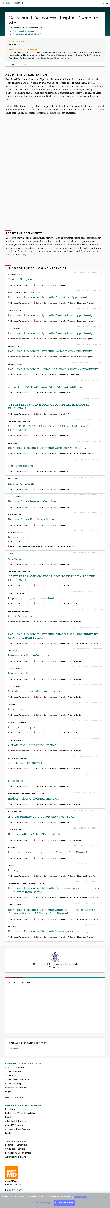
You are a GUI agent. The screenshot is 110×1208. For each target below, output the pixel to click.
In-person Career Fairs (15, 1068)
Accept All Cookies (64, 1203)
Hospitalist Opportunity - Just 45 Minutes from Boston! (47, 852)
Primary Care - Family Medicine (31, 519)
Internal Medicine (21, 673)
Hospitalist (16, 709)
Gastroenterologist (21, 466)
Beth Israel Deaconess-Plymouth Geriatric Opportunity (47, 448)
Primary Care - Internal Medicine (32, 501)
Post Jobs (9, 1117)
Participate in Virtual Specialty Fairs (20, 1113)
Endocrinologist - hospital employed (33, 799)
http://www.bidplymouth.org (21, 31)
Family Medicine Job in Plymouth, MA (35, 834)
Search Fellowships (13, 1084)
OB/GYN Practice (20, 616)
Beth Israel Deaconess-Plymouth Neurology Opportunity (48, 931)
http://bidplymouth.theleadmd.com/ (25, 34)
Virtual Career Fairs (13, 1072)
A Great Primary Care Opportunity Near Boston (42, 817)
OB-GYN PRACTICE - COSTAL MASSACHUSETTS (45, 387)
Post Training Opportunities (18, 1153)
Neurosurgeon (18, 537)
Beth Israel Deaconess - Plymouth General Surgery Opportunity (53, 369)
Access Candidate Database (17, 1129)
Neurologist (16, 781)
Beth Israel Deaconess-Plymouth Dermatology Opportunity (50, 351)
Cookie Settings (42, 1203)
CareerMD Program (14, 1125)
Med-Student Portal (16, 1098)
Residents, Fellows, (23, 1064)
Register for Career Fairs (16, 1109)
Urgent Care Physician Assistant (31, 598)
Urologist (14, 559)
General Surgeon (20, 279)
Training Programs (16, 1141)
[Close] (105, 1197)
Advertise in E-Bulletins (15, 1121)
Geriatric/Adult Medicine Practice (32, 745)
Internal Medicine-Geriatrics (28, 655)
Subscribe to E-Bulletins (16, 1088)
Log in (8, 1092)
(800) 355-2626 (14, 1190)
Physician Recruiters (23, 1105)
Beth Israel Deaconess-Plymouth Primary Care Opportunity (50, 315)
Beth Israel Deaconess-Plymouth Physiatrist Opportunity (48, 297)
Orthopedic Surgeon (22, 727)
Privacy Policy (80, 1197)
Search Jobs (10, 1076)
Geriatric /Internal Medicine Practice (34, 691)
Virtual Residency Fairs (15, 1149)
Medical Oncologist (21, 484)
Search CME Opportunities (17, 1080)
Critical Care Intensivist (25, 763)
